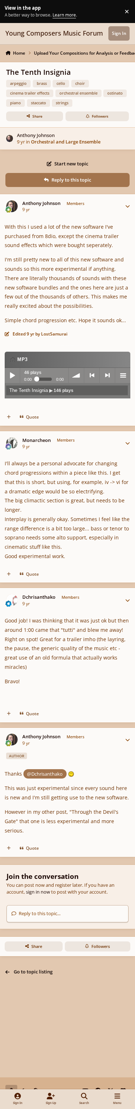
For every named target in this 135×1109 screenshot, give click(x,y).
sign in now (38, 892)
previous (91, 375)
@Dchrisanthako (45, 774)
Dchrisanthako (38, 597)
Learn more (12, 11)
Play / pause (12, 375)
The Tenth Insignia (41, 390)
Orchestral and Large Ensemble (65, 141)
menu (122, 375)
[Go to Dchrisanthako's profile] (12, 600)
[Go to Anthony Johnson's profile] (9, 138)
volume (76, 375)
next (107, 375)
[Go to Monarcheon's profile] (12, 443)
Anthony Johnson (36, 135)
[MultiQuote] (9, 417)
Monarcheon (36, 440)
